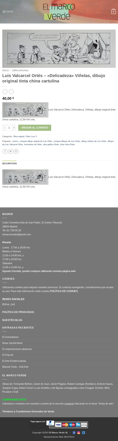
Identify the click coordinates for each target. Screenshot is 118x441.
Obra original (20, 70)
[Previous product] (11, 91)
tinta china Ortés (67, 144)
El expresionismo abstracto (17, 349)
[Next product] (5, 91)
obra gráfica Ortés (51, 144)
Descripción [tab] (9, 163)
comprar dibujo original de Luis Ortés (36, 141)
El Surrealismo (10, 337)
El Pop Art (7, 355)
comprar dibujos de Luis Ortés (66, 141)
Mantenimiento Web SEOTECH (59, 437)
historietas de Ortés (33, 144)
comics (15, 141)
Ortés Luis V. (31, 136)
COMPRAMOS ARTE (14, 399)
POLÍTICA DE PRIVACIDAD (18, 312)
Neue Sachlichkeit (12, 343)
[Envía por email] (16, 151)
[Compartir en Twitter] (10, 151)
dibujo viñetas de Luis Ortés (93, 141)
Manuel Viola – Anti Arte (15, 366)
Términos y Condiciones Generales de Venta (28, 411)
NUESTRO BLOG (12, 320)
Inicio (5, 70)
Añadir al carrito (34, 127)
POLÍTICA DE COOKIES (64, 291)
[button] (7, 11)
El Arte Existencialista (14, 361)
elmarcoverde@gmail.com (16, 234)
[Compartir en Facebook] (5, 151)
